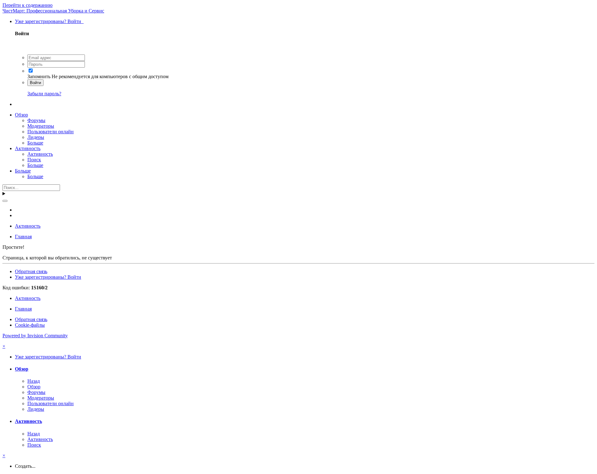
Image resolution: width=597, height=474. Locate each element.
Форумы (36, 120)
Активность (27, 148)
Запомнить (38, 76)
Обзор (21, 114)
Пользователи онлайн (50, 131)
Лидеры (35, 137)
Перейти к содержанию (27, 5)
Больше (35, 142)
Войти (35, 82)
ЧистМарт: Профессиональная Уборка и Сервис (53, 10)
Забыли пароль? (44, 93)
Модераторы (40, 126)
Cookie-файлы (30, 325)
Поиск (34, 159)
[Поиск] (4, 201)
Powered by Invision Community (35, 335)
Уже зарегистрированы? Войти (49, 21)
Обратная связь (31, 271)
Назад (33, 381)
